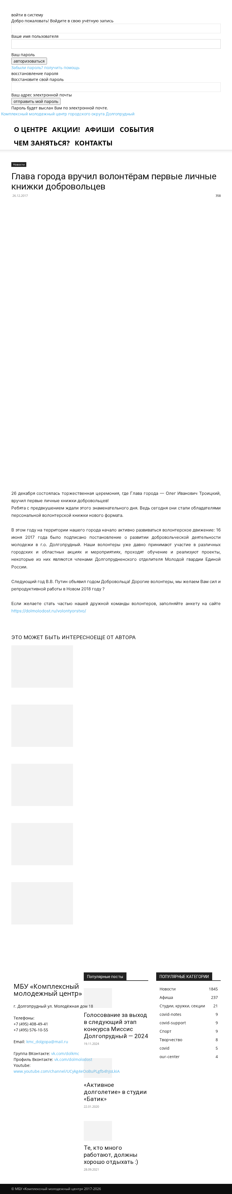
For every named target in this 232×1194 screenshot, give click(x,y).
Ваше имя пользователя (35, 36)
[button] (214, 123)
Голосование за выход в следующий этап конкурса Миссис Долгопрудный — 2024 (116, 1025)
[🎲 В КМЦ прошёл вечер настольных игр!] (116, 903)
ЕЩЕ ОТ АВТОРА (115, 637)
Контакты (94, 142)
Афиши (100, 129)
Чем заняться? (42, 142)
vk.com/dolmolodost (73, 1059)
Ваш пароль (23, 54)
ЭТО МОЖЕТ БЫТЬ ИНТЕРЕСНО (52, 637)
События (137, 129)
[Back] (28, 9)
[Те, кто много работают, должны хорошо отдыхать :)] (116, 1131)
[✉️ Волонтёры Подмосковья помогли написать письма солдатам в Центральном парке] (116, 844)
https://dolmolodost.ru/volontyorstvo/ (48, 610)
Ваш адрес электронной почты (41, 95)
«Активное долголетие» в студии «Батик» (115, 1092)
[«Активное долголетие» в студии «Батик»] (116, 1068)
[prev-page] (12, 944)
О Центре (30, 129)
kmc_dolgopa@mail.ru (47, 1041)
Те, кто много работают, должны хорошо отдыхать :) (111, 1154)
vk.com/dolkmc (65, 1053)
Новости (19, 164)
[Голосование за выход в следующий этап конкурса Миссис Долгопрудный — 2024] (116, 998)
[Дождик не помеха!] (116, 666)
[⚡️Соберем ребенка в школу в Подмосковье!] (116, 726)
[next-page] (16, 944)
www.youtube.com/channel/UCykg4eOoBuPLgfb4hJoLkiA (67, 1071)
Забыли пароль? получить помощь (45, 67)
